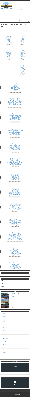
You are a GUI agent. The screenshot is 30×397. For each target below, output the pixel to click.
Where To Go (8, 58)
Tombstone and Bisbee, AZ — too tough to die (15, 246)
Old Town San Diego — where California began (15, 193)
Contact (20, 20)
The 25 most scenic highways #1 (15, 223)
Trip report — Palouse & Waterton (15, 251)
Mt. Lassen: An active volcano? (15, 174)
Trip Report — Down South (15, 249)
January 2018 (22, 42)
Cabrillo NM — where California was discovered (15, 105)
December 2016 (22, 54)
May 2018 (22, 38)
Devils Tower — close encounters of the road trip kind (15, 136)
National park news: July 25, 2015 (15, 178)
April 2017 (22, 50)
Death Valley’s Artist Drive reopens (15, 135)
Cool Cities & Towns (8, 37)
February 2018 (22, 41)
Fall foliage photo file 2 (15, 142)
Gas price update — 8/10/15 (15, 150)
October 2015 (22, 67)
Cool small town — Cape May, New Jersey (15, 115)
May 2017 (22, 49)
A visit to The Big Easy (15, 91)
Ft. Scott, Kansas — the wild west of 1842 (15, 149)
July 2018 (22, 36)
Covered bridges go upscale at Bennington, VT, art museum (15, 130)
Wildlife (3, 355)
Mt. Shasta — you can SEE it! (15, 175)
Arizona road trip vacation (15, 97)
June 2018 (22, 37)
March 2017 (22, 51)
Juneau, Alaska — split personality (15, 166)
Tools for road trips (8, 52)
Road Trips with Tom (6, 8)
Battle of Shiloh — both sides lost (15, 99)
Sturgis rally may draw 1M (15, 221)
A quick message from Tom (15, 85)
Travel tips (8, 54)
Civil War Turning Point (15, 112)
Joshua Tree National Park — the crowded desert (15, 164)
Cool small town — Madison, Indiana (15, 120)
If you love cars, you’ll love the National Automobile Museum (15, 162)
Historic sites (8, 40)
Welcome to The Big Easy (15, 265)
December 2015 (22, 65)
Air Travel (8, 34)
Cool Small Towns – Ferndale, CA (15, 128)
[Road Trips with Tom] (6, 7)
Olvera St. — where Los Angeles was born (15, 194)
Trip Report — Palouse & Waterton (15, 252)
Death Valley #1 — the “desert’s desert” (15, 134)
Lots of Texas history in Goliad (15, 172)
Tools (8, 51)
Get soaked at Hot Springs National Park (15, 151)
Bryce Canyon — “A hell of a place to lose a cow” (15, 103)
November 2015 (22, 66)
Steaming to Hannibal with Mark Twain (15, 219)
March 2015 (22, 72)
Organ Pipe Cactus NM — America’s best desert (15, 195)
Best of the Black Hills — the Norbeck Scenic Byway (15, 101)
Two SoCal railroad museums (15, 254)
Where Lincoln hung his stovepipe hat (15, 266)
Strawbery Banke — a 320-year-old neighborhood (15, 220)
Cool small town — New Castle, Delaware (15, 121)
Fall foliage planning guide (15, 143)
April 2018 (22, 39)
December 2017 (22, 43)
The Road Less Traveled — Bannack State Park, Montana (14, 238)
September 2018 (22, 34)
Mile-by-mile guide (8, 42)
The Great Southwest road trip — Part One (15, 232)
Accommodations (4, 313)
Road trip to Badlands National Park (15, 210)
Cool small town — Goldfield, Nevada (15, 117)
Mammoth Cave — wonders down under (15, 173)
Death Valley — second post (15, 133)
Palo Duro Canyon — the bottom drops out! (15, 196)
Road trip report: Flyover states (15, 209)
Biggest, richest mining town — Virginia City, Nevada (15, 102)
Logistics (20, 18)
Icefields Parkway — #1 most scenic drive (15, 161)
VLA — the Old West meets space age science (15, 262)
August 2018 (22, 35)
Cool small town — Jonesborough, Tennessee (15, 119)
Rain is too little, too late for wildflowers (15, 203)
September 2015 (22, 68)
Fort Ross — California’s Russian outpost (15, 145)
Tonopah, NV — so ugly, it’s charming (15, 247)
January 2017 (22, 53)
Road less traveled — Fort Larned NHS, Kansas (15, 208)
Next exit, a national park (15, 190)
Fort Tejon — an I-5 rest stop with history (15, 147)
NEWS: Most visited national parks (15, 189)
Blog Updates (8, 35)
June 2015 (22, 71)
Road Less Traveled (5, 338)
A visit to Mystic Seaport (15, 89)
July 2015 (22, 70)
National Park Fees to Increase (15, 176)
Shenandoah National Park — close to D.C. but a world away (15, 216)
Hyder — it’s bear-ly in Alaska (15, 160)
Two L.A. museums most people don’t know (15, 253)
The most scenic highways (8, 49)
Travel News (8, 53)
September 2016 (22, 57)
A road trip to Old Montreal (15, 86)
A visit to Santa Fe (15, 90)
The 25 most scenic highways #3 (15, 225)
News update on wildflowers (15, 187)
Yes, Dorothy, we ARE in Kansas (15, 268)
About (20, 7)
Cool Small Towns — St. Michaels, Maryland (15, 127)
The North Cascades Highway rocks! (15, 236)
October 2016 (22, 56)
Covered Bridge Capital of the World (15, 129)
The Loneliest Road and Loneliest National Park (15, 235)
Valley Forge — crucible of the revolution (15, 261)
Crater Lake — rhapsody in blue (15, 131)
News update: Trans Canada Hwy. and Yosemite (15, 188)
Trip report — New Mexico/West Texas (15, 250)
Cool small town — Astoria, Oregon (15, 114)
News (20, 11)
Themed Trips (8, 50)
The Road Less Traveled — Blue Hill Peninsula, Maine (15, 239)
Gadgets (9, 38)
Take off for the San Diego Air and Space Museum (15, 222)
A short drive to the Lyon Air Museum (15, 88)
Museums (8, 43)
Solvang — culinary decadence (15, 217)
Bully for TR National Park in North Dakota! (15, 104)
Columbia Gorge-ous (15, 113)
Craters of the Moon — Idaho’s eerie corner (15, 132)
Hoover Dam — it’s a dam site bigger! (15, 159)
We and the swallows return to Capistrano (15, 263)
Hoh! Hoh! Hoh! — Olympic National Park (15, 158)
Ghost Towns (8, 39)
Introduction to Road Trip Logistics (15, 163)
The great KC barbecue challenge (15, 231)
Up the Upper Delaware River (15, 255)
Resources (3, 335)
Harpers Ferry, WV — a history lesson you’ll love (15, 157)
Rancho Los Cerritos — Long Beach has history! (15, 204)
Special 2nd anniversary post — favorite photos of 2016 (15, 218)
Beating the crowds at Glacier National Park (15, 100)
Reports (3, 333)
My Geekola (13, 393)
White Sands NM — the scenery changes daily (15, 267)
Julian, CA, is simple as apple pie (15, 165)
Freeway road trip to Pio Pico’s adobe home (15, 148)
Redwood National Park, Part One (15, 206)
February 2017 (22, 52)
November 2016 (22, 55)
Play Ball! (15, 202)
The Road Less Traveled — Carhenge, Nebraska (15, 240)
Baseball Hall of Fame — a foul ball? (15, 98)
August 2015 (22, 69)
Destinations (20, 9)
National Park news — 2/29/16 (15, 177)
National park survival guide (15, 179)
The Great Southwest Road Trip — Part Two (15, 234)
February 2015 (22, 73)
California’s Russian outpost (15, 106)
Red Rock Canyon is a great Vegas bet (15, 205)
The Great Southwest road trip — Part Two (15, 233)
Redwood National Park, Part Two (15, 207)
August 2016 (22, 58)
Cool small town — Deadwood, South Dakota (15, 116)
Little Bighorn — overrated (15, 171)
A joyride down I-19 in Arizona (15, 84)
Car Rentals (8, 36)
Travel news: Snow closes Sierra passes (15, 248)
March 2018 (22, 40)
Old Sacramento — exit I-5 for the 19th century (15, 192)
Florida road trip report (15, 144)
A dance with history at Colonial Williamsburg (15, 82)
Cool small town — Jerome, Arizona (15, 118)
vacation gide (8, 56)
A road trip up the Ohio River (15, 87)
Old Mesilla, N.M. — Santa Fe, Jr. (15, 191)
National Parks (4, 330)
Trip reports (8, 55)
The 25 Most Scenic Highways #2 (15, 224)
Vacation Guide (9, 57)
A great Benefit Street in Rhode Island (15, 83)
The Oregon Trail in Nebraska (15, 237)
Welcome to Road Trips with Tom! (15, 264)
